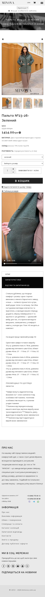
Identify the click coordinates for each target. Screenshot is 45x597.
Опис (7, 274)
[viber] (27, 566)
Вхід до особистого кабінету (23, 11)
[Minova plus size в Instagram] (8, 566)
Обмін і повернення (11, 520)
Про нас (6, 512)
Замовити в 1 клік (28, 170)
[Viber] (29, 501)
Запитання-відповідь (12, 532)
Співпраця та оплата (12, 524)
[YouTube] (18, 566)
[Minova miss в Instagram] (13, 566)
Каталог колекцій (10, 528)
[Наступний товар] (42, 39)
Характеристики (13, 280)
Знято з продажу (10, 540)
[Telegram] (34, 501)
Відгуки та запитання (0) (17, 285)
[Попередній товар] (3, 39)
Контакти (6, 536)
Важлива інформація (12, 516)
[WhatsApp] (38, 501)
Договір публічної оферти (15, 544)
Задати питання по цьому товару (17, 187)
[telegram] (22, 566)
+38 (33, 496)
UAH (28, 3)
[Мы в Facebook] (3, 566)
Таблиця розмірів (10, 191)
